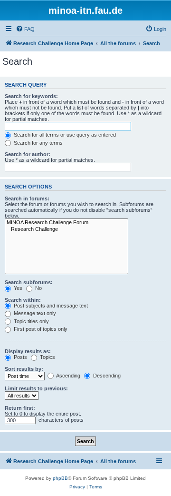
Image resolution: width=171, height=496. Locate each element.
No (38, 288)
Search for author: (27, 154)
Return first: (20, 408)
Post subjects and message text (50, 305)
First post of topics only (39, 329)
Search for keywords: (31, 96)
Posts (19, 357)
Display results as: (28, 351)
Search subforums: (29, 282)
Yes (17, 288)
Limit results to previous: (36, 388)
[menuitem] (25, 29)
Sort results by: (24, 369)
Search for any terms (37, 143)
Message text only (34, 313)
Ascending (67, 375)
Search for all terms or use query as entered (64, 135)
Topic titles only (30, 321)
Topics (46, 357)
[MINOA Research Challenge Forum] (66, 222)
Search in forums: (27, 198)
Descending (106, 375)
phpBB (60, 478)
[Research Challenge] (66, 229)
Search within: (23, 300)
